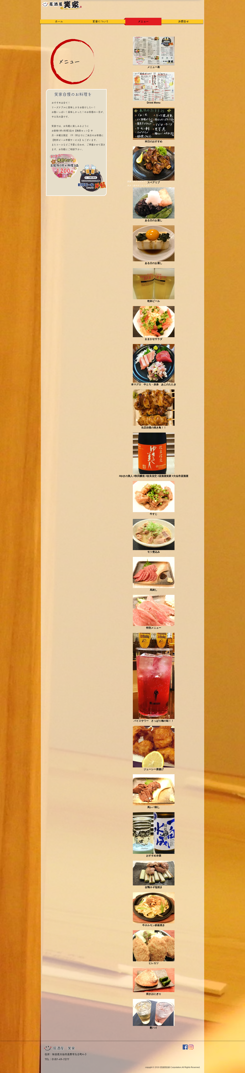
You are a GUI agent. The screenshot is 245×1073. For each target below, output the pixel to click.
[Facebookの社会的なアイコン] (185, 1047)
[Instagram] (191, 1047)
